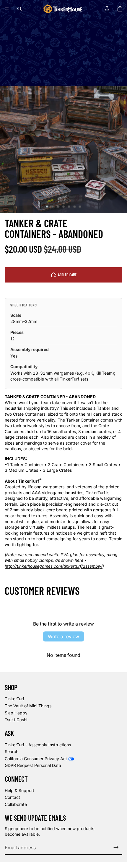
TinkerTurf (14, 698)
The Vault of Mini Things (28, 705)
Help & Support (19, 790)
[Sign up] (116, 847)
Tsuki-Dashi (16, 719)
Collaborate (16, 804)
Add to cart (67, 274)
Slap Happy (16, 712)
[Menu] (7, 9)
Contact (12, 797)
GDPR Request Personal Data (33, 765)
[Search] (19, 8)
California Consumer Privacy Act (36, 758)
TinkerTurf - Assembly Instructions (38, 744)
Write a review (63, 636)
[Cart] (119, 8)
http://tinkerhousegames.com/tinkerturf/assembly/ (53, 566)
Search (11, 751)
